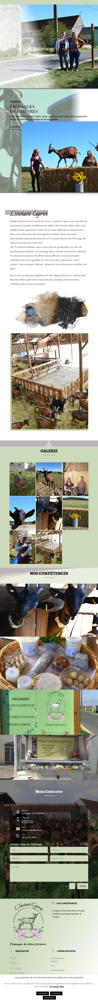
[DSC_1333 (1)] (75, 529)
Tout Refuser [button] (56, 993)
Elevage (13, 963)
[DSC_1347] (75, 495)
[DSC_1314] (22, 529)
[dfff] (22, 563)
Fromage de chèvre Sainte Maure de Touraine (69, 911)
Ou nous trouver (17, 973)
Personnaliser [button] (49, 998)
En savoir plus (56, 986)
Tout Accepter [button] (43, 993)
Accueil (13, 958)
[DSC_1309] (49, 529)
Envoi (83, 886)
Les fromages (16, 968)
